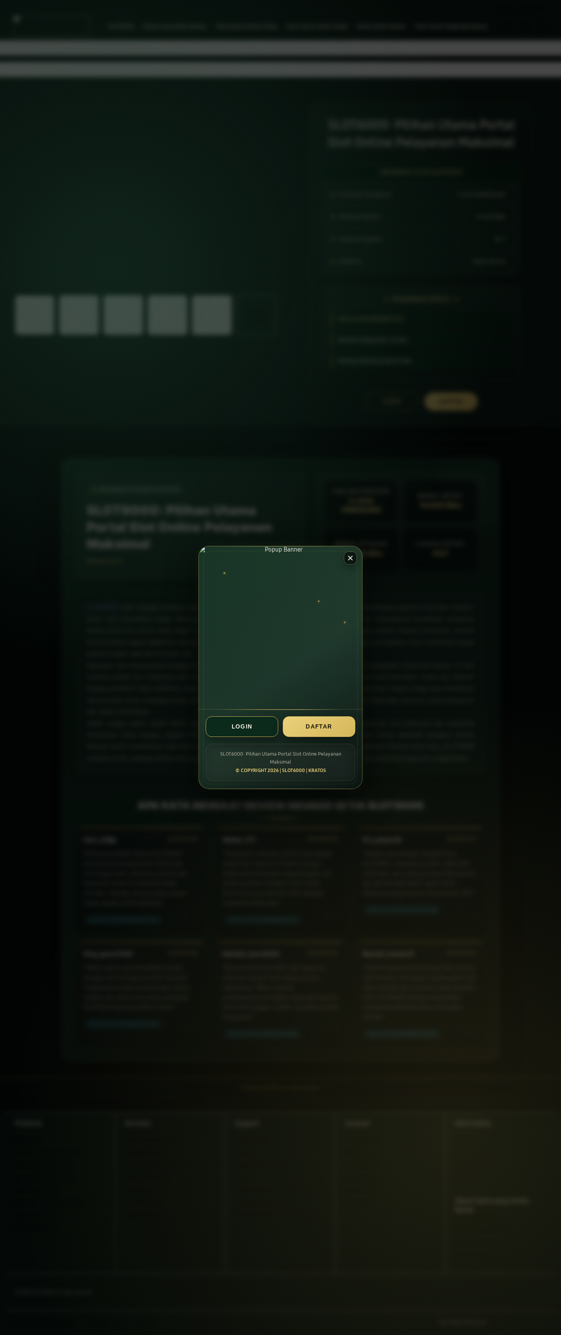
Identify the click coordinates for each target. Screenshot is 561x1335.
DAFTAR (319, 726)
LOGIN (242, 726)
